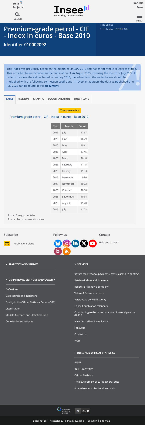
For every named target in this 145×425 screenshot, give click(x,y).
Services (82, 264)
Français (138, 3)
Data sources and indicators (21, 295)
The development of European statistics (96, 381)
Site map (105, 420)
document (52, 85)
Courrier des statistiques (19, 321)
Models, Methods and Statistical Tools (27, 315)
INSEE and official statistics (96, 353)
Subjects (18, 7)
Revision (23, 98)
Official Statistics (83, 375)
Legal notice (39, 420)
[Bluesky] (57, 243)
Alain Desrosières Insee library (91, 321)
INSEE (77, 362)
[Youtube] (92, 243)
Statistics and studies (23, 264)
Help (16, 3)
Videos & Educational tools (89, 293)
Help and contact (108, 242)
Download (81, 98)
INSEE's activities (83, 369)
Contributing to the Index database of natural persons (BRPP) (104, 314)
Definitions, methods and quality (31, 279)
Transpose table (69, 110)
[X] (84, 243)
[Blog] (58, 251)
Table (9, 98)
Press (140, 7)
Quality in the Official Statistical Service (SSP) (30, 302)
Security (92, 420)
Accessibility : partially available (67, 420)
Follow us (79, 327)
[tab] (9, 99)
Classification (13, 308)
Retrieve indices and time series (92, 280)
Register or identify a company (91, 286)
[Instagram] (66, 243)
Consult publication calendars (91, 306)
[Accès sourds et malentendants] (21, 3)
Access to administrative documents (94, 388)
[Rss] (66, 251)
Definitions (12, 289)
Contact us (80, 334)
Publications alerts (24, 243)
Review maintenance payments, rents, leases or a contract (106, 274)
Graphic (38, 98)
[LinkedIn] (75, 243)
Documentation (59, 98)
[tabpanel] (70, 164)
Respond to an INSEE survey (90, 299)
